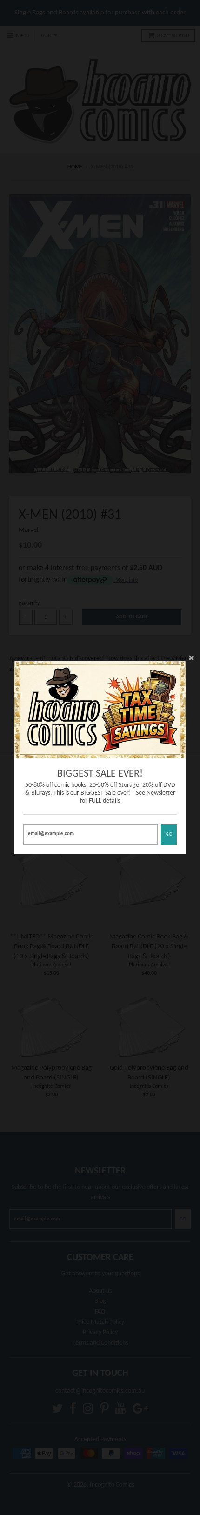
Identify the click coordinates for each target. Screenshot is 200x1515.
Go (169, 834)
